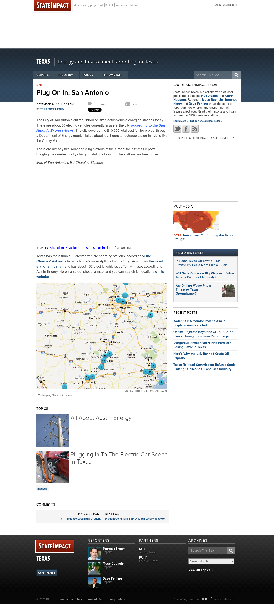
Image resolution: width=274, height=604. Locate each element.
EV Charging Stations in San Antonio (75, 247)
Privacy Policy (115, 599)
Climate (42, 75)
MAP (39, 85)
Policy (88, 75)
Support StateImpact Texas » (206, 120)
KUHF (143, 557)
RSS (195, 129)
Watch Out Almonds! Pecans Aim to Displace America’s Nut (199, 323)
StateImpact (54, 546)
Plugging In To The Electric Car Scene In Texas (119, 458)
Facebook (186, 129)
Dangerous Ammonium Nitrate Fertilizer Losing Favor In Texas (202, 344)
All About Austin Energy (101, 418)
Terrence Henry (52, 109)
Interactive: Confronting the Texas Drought (203, 237)
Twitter (177, 129)
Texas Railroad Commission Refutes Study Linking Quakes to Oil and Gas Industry (204, 366)
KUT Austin (209, 95)
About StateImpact (226, 4)
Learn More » (180, 120)
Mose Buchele (212, 99)
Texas (43, 61)
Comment (99, 104)
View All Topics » (200, 570)
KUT (142, 549)
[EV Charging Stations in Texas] (101, 335)
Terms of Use (94, 599)
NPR (109, 5)
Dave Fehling (198, 103)
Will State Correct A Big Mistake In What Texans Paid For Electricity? (205, 275)
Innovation (112, 75)
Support (47, 573)
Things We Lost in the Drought (81, 518)
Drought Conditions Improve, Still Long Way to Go (136, 518)
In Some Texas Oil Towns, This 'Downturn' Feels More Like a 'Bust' (201, 263)
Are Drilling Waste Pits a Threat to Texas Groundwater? (193, 289)
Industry (65, 75)
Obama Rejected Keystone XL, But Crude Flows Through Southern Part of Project (203, 334)
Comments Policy (70, 599)
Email (134, 104)
